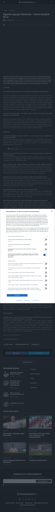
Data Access (27, 300)
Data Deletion (19, 300)
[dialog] (27, 256)
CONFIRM (17, 295)
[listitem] (27, 236)
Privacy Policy (36, 300)
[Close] (52, 211)
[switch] (45, 239)
